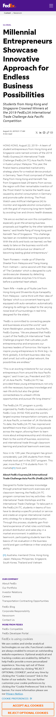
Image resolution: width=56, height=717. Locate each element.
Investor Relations (12, 592)
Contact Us (8, 619)
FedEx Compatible (12, 628)
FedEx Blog (8, 606)
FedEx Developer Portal (15, 633)
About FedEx (9, 583)
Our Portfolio (9, 587)
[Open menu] (51, 5)
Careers (6, 596)
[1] (14, 468)
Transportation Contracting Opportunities (25, 600)
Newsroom (17, 13)
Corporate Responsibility (16, 611)
